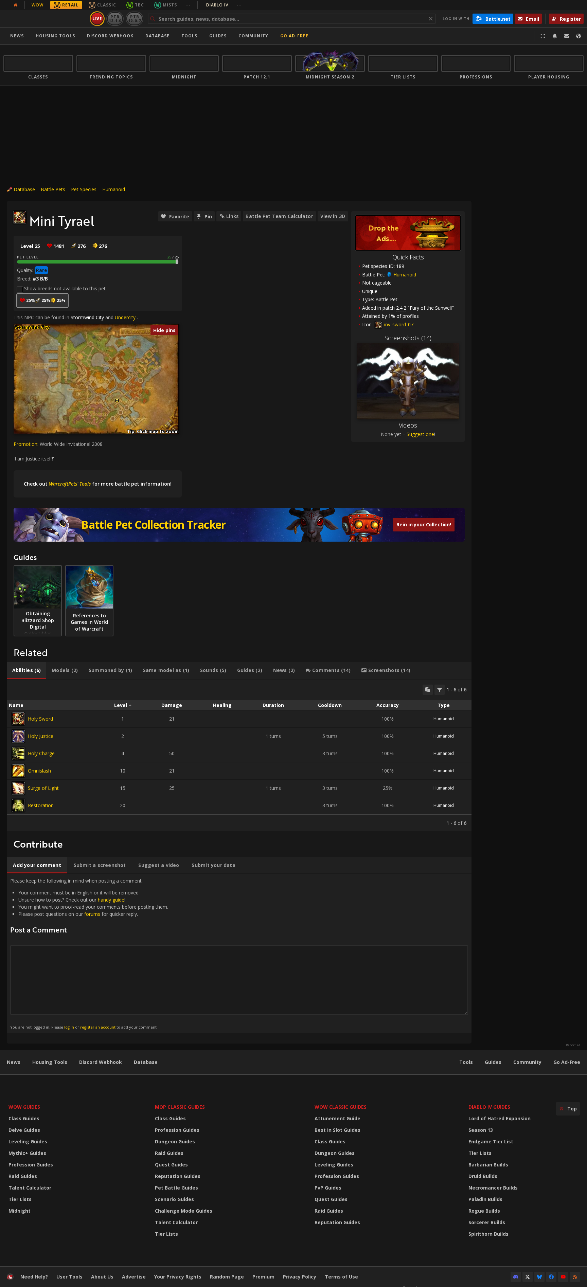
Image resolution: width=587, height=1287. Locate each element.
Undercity (125, 317)
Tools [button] (189, 36)
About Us (102, 1276)
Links (232, 216)
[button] (117, 400)
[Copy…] (428, 690)
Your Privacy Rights (177, 1276)
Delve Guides (24, 1130)
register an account (97, 1027)
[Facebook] (551, 1277)
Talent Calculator (29, 1187)
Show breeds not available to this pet (65, 288)
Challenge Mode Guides (183, 1211)
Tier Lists (20, 1199)
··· (188, 5)
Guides (218, 36)
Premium (263, 1276)
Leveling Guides (27, 1141)
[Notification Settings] (555, 36)
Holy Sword (40, 718)
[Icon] (19, 217)
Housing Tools (49, 1062)
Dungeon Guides (175, 1141)
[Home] (45, 18)
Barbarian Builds (488, 1164)
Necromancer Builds (493, 1187)
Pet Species (83, 189)
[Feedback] (567, 36)
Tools (466, 1062)
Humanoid (113, 189)
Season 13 (480, 1130)
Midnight (19, 1211)
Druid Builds (482, 1176)
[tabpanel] (239, 755)
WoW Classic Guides (341, 1107)
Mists (170, 5)
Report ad (573, 1045)
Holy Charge (41, 753)
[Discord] (516, 1277)
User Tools (69, 1276)
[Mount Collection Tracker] (239, 525)
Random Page (227, 1276)
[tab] (26, 670)
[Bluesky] (539, 1277)
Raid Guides (22, 1176)
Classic (106, 5)
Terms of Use (341, 1276)
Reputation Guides (177, 1176)
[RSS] (575, 1277)
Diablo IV (224, 5)
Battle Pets (53, 189)
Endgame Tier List (490, 1141)
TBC (139, 5)
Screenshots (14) (408, 338)
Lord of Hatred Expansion (499, 1118)
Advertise (134, 1276)
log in (69, 1027)
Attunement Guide (337, 1118)
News (17, 36)
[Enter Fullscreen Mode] (543, 36)
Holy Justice (40, 736)
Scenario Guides (174, 1199)
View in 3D (332, 216)
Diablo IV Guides (489, 1107)
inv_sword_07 (398, 324)
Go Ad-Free (294, 36)
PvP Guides (328, 1187)
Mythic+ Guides (27, 1153)
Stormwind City (87, 317)
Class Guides (23, 1118)
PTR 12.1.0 (115, 18)
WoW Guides (24, 1107)
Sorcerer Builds (486, 1222)
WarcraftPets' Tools (70, 484)
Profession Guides (30, 1164)
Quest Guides (171, 1164)
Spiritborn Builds (488, 1234)
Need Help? (34, 1276)
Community (253, 36)
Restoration (41, 805)
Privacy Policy (299, 1276)
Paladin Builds (485, 1199)
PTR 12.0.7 (134, 18)
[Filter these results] (439, 690)
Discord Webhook (110, 36)
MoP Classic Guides (180, 1107)
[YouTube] (563, 1277)
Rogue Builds (484, 1211)
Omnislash (39, 770)
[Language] (578, 36)
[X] (527, 1277)
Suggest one (420, 434)
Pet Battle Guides (176, 1187)
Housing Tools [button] (55, 36)
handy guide (111, 899)
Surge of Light (43, 788)
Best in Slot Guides (337, 1130)
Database (157, 36)
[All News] (15, 5)
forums (92, 914)
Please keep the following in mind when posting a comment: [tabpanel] (89, 953)
